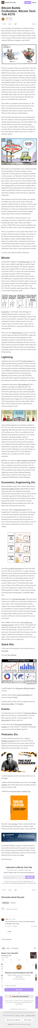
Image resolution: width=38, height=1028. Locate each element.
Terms (22, 1015)
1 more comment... (6, 939)
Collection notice (30, 1015)
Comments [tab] (5, 903)
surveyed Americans (14, 568)
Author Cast (26, 791)
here (6, 778)
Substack (10, 1024)
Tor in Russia (12, 655)
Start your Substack (14, 1020)
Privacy (17, 1015)
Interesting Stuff (6, 955)
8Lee (6, 919)
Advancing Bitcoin (30, 713)
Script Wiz (4, 312)
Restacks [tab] (13, 903)
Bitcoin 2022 (5, 720)
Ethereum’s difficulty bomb (25, 688)
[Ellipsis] (35, 919)
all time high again (19, 599)
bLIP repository (27, 361)
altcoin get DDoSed (23, 695)
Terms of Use (27, 1000)
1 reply (9, 931)
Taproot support (17, 333)
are (13, 824)
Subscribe (28, 2)
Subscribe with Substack (20, 996)
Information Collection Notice (22, 1002)
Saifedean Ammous (7, 741)
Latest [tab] (8, 948)
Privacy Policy (18, 1004)
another (20, 704)
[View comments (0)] (11, 960)
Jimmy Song (9, 18)
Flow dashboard (23, 384)
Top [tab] (3, 948)
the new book (15, 791)
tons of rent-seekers (7, 704)
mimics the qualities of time (10, 489)
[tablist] (9, 903)
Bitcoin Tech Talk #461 (9, 953)
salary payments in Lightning (26, 460)
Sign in (34, 2)
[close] (32, 965)
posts (12, 425)
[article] (19, 956)
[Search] (35, 948)
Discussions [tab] (15, 948)
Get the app (27, 1020)
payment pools (25, 262)
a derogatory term (20, 510)
